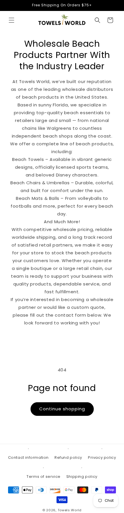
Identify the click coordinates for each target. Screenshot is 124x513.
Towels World (70, 510)
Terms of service (44, 476)
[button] (11, 20)
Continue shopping (62, 409)
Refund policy (68, 457)
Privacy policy (102, 457)
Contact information (28, 457)
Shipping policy (81, 476)
